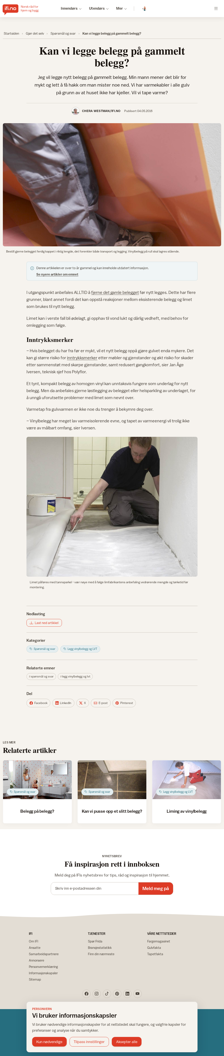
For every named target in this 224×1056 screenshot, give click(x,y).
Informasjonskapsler (43, 973)
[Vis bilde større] (112, 184)
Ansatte (34, 947)
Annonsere (36, 960)
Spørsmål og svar (63, 33)
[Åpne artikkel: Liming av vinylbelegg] (186, 779)
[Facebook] (86, 994)
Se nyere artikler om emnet (57, 274)
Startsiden (11, 33)
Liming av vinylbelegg (186, 811)
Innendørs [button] (69, 8)
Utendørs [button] (97, 8)
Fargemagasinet (158, 941)
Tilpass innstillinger (89, 1042)
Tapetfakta (155, 954)
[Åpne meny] (216, 8)
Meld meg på (155, 888)
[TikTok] (107, 994)
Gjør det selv (35, 33)
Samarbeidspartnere (44, 954)
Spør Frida (95, 941)
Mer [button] (119, 8)
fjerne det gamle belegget (115, 292)
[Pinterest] (117, 994)
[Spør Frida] (144, 8)
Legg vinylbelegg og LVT (76, 676)
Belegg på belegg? (37, 811)
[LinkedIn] (127, 994)
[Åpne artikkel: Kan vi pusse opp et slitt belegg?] (112, 779)
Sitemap (35, 979)
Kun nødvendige (49, 1042)
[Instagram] (97, 994)
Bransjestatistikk (100, 947)
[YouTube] (137, 994)
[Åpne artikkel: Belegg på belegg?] (37, 779)
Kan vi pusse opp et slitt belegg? (112, 811)
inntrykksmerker (82, 357)
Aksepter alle (126, 1042)
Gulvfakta (154, 947)
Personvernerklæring (43, 967)
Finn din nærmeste (101, 954)
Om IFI (33, 941)
